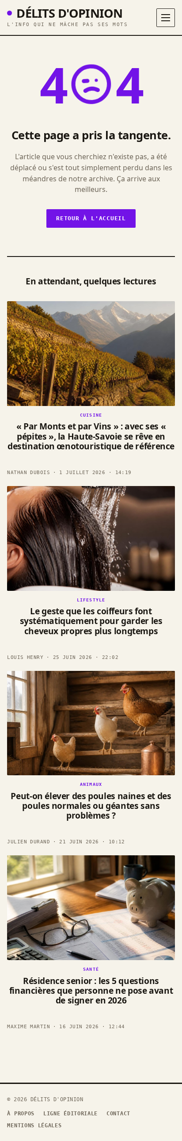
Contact (118, 1113)
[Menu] (165, 17)
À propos (20, 1113)
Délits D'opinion (69, 13)
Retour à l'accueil (91, 218)
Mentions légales (34, 1125)
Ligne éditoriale (70, 1113)
